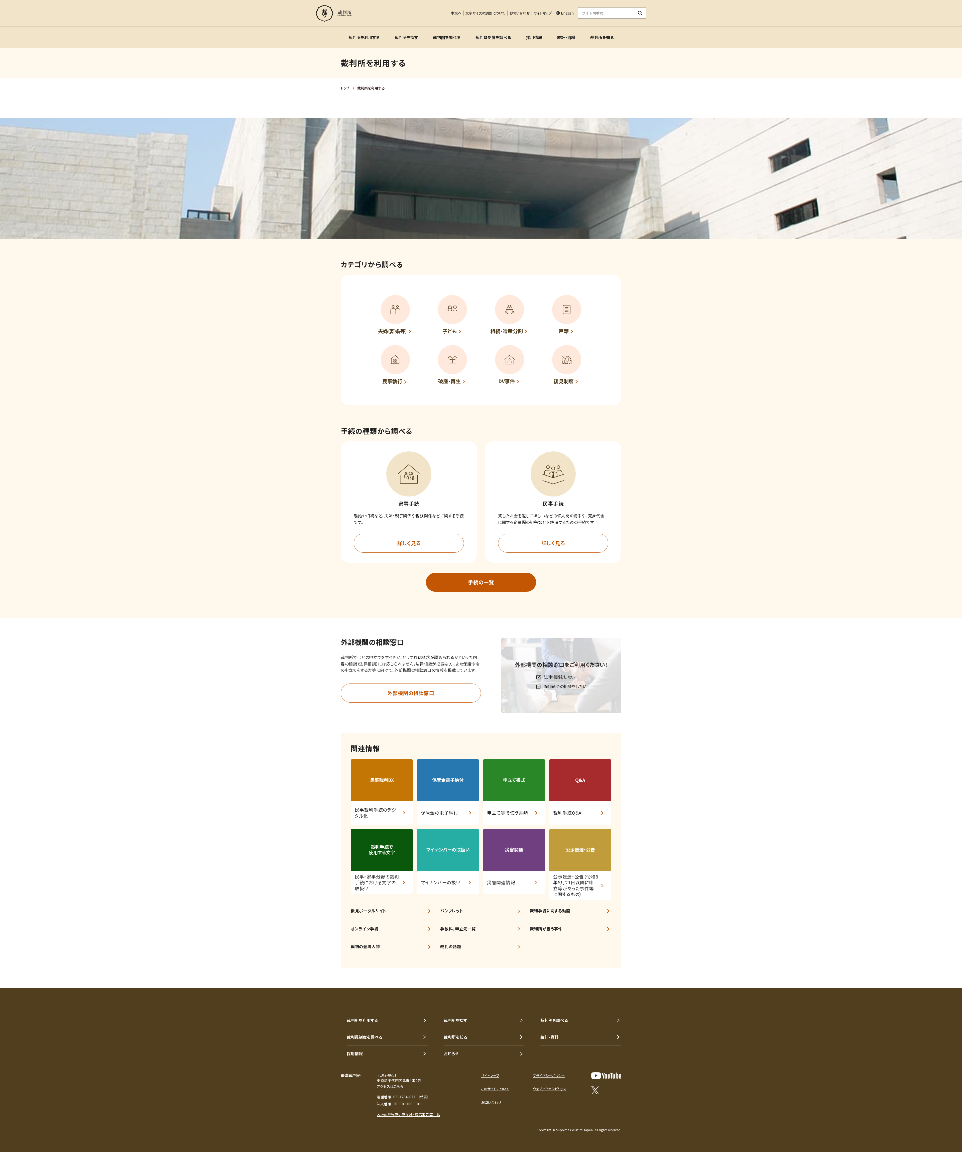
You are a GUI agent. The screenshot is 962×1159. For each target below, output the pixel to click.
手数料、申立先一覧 (458, 929)
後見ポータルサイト (368, 911)
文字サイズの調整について (485, 13)
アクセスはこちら (390, 1086)
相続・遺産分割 (506, 331)
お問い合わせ (519, 13)
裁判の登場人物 (365, 946)
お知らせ (451, 1053)
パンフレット (451, 911)
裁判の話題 (450, 946)
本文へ (456, 13)
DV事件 (506, 381)
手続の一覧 (481, 582)
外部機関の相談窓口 (410, 693)
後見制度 (564, 381)
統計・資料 (566, 37)
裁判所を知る (602, 37)
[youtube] (606, 1075)
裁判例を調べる (446, 37)
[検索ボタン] (640, 13)
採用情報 (534, 37)
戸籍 (564, 331)
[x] (595, 1090)
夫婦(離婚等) (392, 331)
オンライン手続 (364, 929)
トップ (345, 87)
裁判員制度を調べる (493, 37)
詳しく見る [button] (409, 543)
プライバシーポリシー (549, 1075)
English (567, 13)
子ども (449, 331)
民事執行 (392, 381)
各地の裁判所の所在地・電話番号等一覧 (408, 1114)
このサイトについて (495, 1088)
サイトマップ (543, 13)
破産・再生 (449, 381)
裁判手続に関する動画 (550, 911)
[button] (408, 474)
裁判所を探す (406, 37)
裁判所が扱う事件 (546, 929)
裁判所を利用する (364, 37)
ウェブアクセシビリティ (549, 1088)
